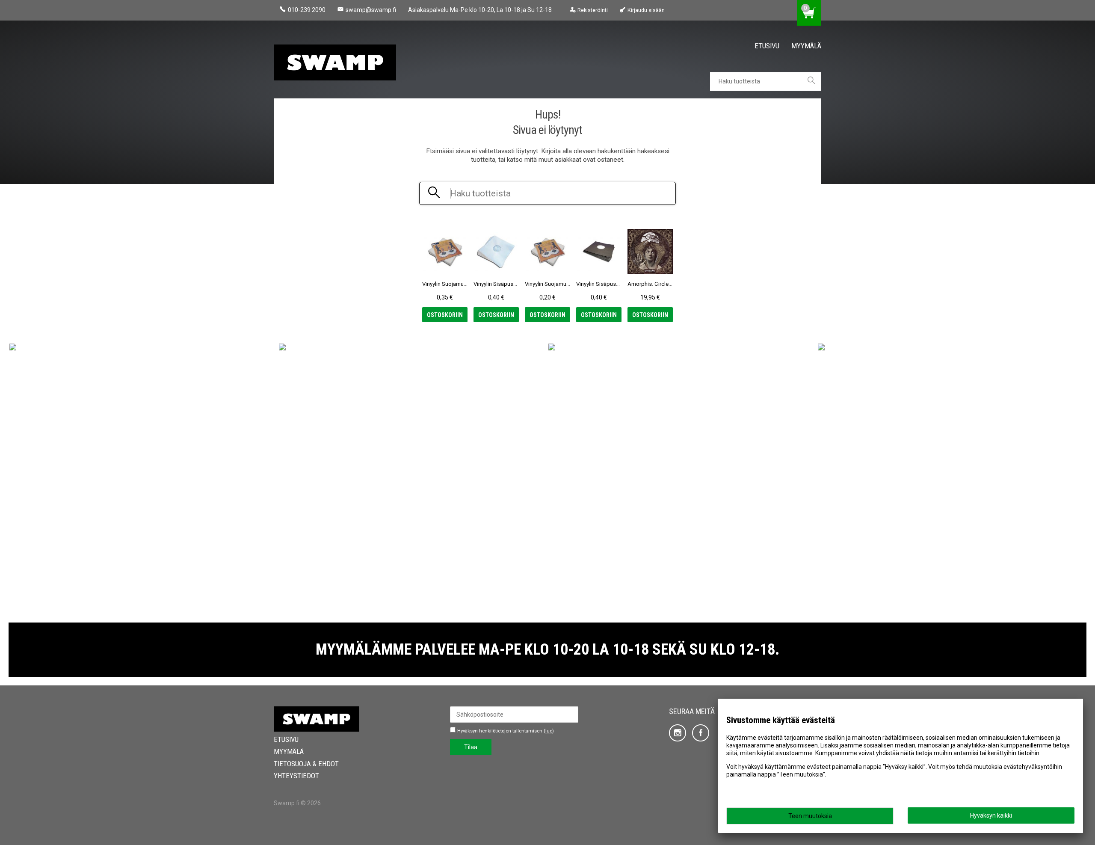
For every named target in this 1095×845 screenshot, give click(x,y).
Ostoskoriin (445, 314)
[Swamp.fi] (338, 59)
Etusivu (767, 46)
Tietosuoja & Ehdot (306, 763)
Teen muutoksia (810, 815)
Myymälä (806, 46)
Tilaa (470, 747)
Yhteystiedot (296, 775)
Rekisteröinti (592, 10)
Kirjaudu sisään (645, 10)
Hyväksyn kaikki (991, 815)
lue (548, 731)
